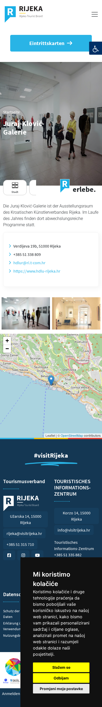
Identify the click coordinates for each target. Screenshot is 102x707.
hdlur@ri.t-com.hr (29, 262)
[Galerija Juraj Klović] (26, 313)
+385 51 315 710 (20, 544)
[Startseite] (25, 14)
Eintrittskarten (46, 43)
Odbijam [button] (61, 678)
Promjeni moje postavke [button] (61, 688)
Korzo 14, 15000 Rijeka (76, 516)
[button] (51, 380)
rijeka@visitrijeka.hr (24, 533)
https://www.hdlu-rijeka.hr (36, 271)
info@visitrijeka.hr (74, 530)
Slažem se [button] (61, 667)
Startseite (11, 112)
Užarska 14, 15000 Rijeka (25, 519)
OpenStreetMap (72, 435)
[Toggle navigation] (94, 14)
